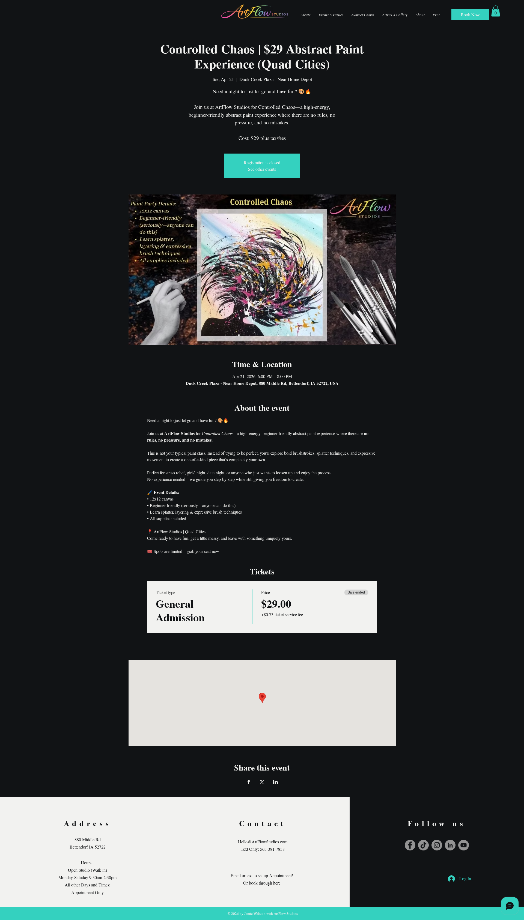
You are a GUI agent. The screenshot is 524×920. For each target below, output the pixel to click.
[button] (495, 11)
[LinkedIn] (450, 845)
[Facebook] (410, 845)
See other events (262, 169)
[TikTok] (423, 845)
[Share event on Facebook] (248, 782)
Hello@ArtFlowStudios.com (262, 841)
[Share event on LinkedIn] (275, 782)
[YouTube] (463, 845)
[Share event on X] (262, 782)
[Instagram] (436, 845)
